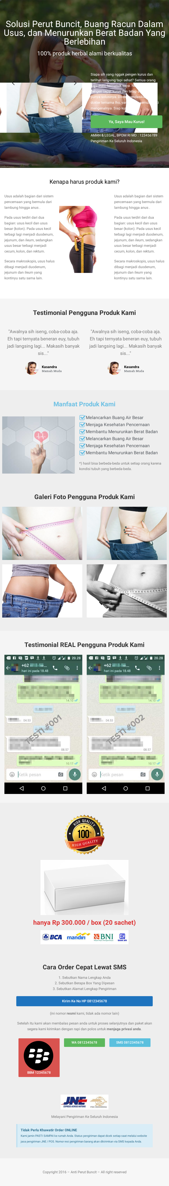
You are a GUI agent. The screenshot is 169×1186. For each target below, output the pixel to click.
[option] (44, 108)
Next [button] (75, 83)
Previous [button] (13, 83)
